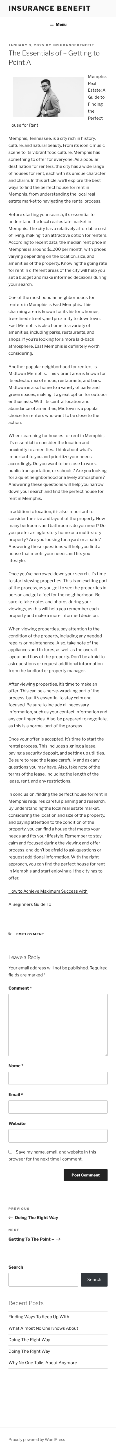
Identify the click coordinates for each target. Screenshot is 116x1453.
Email (15, 1094)
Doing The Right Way (29, 1339)
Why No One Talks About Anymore (42, 1362)
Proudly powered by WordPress (36, 1439)
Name (15, 1065)
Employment (30, 934)
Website (17, 1123)
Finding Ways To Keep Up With (38, 1316)
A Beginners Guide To (29, 904)
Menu (61, 24)
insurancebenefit (74, 45)
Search (15, 1267)
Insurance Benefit (49, 8)
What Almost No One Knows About (43, 1328)
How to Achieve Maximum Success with (48, 891)
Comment (20, 988)
